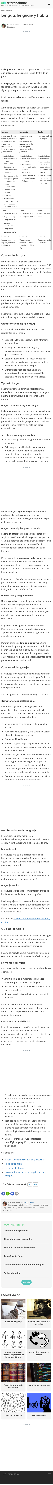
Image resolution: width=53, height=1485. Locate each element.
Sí (29, 1184)
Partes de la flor (12, 1273)
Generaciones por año (16, 1230)
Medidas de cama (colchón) (19, 1247)
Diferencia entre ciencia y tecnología (24, 1264)
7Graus (16, 1474)
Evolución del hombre (15, 1168)
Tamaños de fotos (13, 1256)
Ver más (26, 1282)
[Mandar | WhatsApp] (8, 1193)
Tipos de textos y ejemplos (18, 1239)
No (35, 1184)
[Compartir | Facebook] (3, 1193)
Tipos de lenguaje (13, 1163)
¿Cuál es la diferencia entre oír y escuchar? (25, 1159)
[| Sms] (12, 1193)
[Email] (17, 1193)
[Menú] (49, 4)
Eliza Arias (29, 1202)
